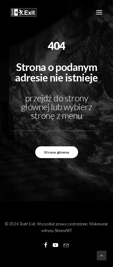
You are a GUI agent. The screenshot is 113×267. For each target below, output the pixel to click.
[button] (99, 12)
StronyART (63, 230)
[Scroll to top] (101, 255)
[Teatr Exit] (23, 12)
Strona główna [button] (56, 152)
